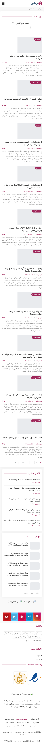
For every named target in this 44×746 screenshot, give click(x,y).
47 (3, 105)
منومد (38, 659)
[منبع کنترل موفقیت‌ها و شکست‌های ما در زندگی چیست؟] (29, 300)
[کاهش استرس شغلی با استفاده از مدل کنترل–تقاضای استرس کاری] (29, 173)
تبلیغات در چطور (21, 719)
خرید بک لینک (8, 633)
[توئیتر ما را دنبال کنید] (14, 616)
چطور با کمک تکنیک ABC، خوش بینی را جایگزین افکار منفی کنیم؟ (25, 229)
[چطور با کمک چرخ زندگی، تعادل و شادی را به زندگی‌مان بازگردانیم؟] (29, 257)
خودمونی (38, 633)
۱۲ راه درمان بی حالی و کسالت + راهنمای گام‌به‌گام (25, 58)
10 (23, 463)
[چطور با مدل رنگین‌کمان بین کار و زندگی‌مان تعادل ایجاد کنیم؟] (29, 383)
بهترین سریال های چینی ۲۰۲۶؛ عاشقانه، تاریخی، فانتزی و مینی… (17, 564)
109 (3, 62)
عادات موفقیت (36, 294)
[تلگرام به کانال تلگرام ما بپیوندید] (29, 616)
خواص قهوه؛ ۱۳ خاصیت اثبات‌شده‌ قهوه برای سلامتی (23, 101)
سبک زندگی (37, 251)
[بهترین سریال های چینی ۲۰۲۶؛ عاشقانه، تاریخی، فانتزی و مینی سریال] (35, 566)
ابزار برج (28, 641)
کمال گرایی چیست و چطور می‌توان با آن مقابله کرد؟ (22, 439)
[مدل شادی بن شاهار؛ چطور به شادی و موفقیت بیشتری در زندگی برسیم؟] (29, 343)
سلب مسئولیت (32, 726)
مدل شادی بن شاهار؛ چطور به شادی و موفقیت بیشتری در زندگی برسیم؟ (22, 356)
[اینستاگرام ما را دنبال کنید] (37, 616)
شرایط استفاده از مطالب (13, 722)
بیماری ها (37, 39)
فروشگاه (34, 719)
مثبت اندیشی (36, 211)
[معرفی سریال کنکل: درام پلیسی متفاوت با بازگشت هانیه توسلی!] (35, 576)
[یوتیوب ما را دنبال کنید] (6, 616)
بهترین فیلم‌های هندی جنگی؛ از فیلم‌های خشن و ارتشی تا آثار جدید (24, 489)
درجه (38, 655)
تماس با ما (25, 722)
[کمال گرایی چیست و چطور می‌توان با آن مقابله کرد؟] (29, 426)
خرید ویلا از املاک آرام (35, 637)
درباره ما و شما (10, 719)
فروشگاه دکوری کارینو (28, 633)
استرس (38, 125)
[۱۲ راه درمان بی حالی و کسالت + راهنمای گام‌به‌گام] (29, 45)
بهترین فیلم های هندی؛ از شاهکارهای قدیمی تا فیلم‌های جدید (24, 500)
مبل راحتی (17, 633)
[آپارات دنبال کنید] (22, 616)
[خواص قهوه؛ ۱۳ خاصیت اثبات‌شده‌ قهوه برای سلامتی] (29, 88)
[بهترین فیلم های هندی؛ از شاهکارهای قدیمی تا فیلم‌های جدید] (35, 556)
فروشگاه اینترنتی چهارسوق (20, 637)
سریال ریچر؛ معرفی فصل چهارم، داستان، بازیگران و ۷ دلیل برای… (18, 584)
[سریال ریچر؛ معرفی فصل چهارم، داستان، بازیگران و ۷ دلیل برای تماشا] (35, 586)
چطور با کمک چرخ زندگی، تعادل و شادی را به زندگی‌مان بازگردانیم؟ (23, 270)
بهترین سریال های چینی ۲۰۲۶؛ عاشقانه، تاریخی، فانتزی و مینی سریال (24, 510)
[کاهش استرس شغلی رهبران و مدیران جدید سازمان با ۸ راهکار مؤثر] (29, 131)
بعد (17, 463)
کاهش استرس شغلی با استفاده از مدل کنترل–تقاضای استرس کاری (22, 186)
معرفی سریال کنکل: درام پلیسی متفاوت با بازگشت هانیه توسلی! (17, 574)
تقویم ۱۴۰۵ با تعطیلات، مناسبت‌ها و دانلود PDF (24, 479)
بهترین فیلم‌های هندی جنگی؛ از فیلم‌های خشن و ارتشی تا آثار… (18, 544)
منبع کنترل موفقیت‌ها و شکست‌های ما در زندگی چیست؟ (24, 313)
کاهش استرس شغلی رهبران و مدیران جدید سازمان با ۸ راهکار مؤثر (23, 143)
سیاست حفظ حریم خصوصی (16, 726)
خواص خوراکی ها (35, 82)
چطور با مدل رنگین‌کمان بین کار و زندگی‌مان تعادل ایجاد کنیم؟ (24, 396)
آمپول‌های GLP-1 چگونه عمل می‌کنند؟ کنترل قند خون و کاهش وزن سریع (22, 521)
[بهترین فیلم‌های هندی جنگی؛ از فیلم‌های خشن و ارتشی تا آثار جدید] (35, 546)
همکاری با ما (35, 722)
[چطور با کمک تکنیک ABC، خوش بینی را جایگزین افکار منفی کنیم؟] (29, 216)
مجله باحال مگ (37, 641)
